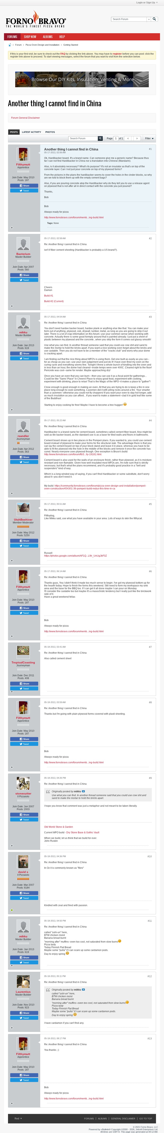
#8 (150, 702)
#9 (150, 778)
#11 (150, 921)
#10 (150, 856)
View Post (83, 791)
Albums (48, 37)
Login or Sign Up (145, 2)
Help (62, 37)
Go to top (145, 1118)
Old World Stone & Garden (58, 826)
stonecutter (23, 793)
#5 (150, 504)
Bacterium (23, 253)
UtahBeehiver (23, 519)
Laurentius (23, 991)
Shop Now (30, 37)
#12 (150, 976)
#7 (150, 647)
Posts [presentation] (14, 132)
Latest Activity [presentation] (31, 132)
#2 (150, 238)
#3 (150, 317)
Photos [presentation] (50, 132)
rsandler (23, 436)
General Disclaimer (123, 1118)
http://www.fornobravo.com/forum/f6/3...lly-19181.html (72, 454)
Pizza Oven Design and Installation (42, 45)
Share (26, 185)
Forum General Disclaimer (25, 117)
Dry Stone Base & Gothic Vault (82, 832)
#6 (150, 571)
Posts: (21, 180)
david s (23, 872)
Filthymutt (23, 164)
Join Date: (17, 177)
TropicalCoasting (23, 662)
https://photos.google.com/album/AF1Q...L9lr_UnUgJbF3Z (75, 555)
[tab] (14, 132)
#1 (150, 149)
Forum (18, 45)
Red (17, 1118)
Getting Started (70, 45)
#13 (150, 1038)
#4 (150, 420)
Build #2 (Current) (54, 301)
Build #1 (48, 295)
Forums (12, 37)
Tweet (25, 190)
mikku (23, 332)
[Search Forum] (154, 19)
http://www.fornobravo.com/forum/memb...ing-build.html (74, 217)
